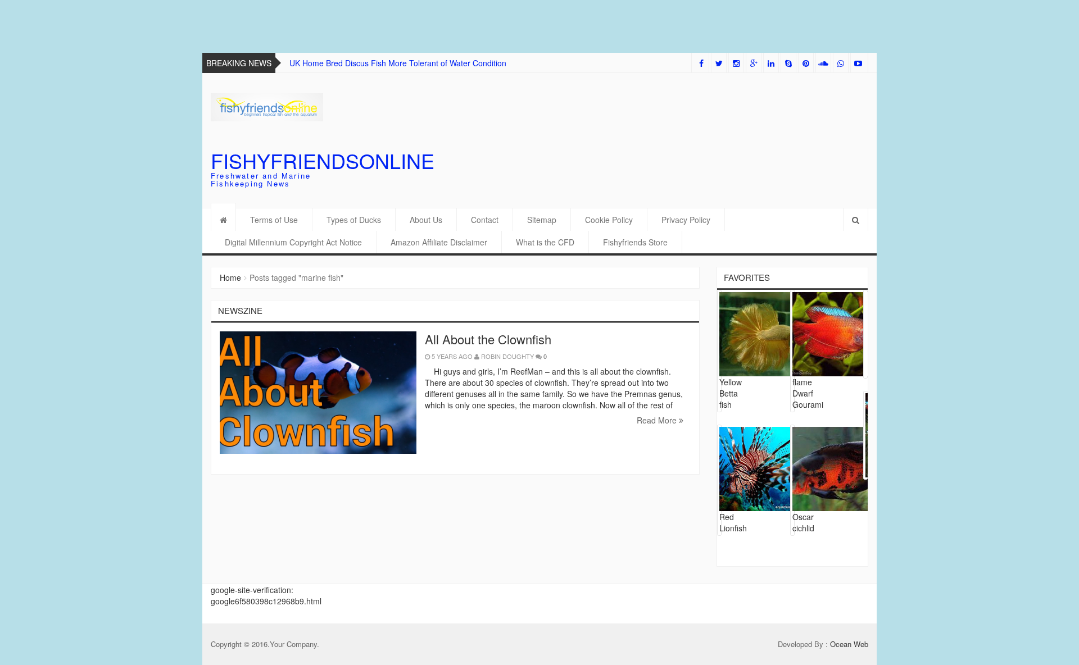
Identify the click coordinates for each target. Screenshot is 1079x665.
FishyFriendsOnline (322, 160)
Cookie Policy (609, 219)
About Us (426, 219)
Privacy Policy (685, 219)
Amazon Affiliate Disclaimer (439, 242)
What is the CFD (545, 242)
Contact (484, 219)
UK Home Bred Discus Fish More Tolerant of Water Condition (397, 63)
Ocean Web (849, 644)
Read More (658, 420)
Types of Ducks (354, 219)
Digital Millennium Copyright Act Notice (293, 242)
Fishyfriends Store (635, 242)
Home (230, 277)
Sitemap (541, 219)
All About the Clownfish (488, 339)
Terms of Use (274, 219)
